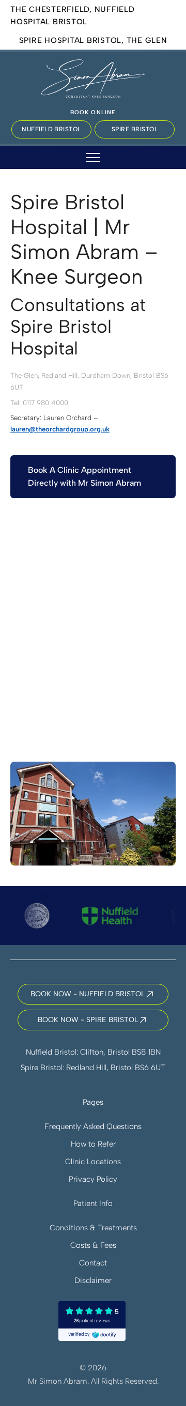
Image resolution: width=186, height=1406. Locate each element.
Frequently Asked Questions (93, 1126)
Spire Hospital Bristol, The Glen (93, 40)
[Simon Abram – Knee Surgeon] (93, 77)
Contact (93, 1263)
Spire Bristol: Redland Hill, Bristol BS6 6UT (93, 1067)
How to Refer (93, 1144)
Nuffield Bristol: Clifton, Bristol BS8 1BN (93, 1052)
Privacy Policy (93, 1179)
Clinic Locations (93, 1161)
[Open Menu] (93, 157)
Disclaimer (93, 1280)
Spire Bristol (135, 129)
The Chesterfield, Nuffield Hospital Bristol (72, 15)
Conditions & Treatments (93, 1227)
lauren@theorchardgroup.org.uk (60, 429)
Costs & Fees (93, 1245)
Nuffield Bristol (51, 129)
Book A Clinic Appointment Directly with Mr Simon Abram (84, 476)
